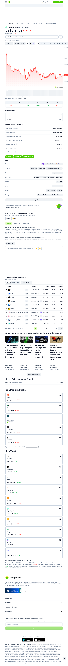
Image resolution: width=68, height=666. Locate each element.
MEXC (7, 234)
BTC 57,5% (47, 9)
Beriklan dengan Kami (11, 207)
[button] (34, 168)
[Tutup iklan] (60, 416)
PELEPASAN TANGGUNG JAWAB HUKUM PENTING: (19, 644)
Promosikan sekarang (31, 447)
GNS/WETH (34, 301)
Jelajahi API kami (22, 98)
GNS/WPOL (34, 316)
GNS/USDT (34, 289)
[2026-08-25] (62, 43)
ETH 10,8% (53, 9)
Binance (30, 230)
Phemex (13, 234)
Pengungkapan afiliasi (10, 279)
